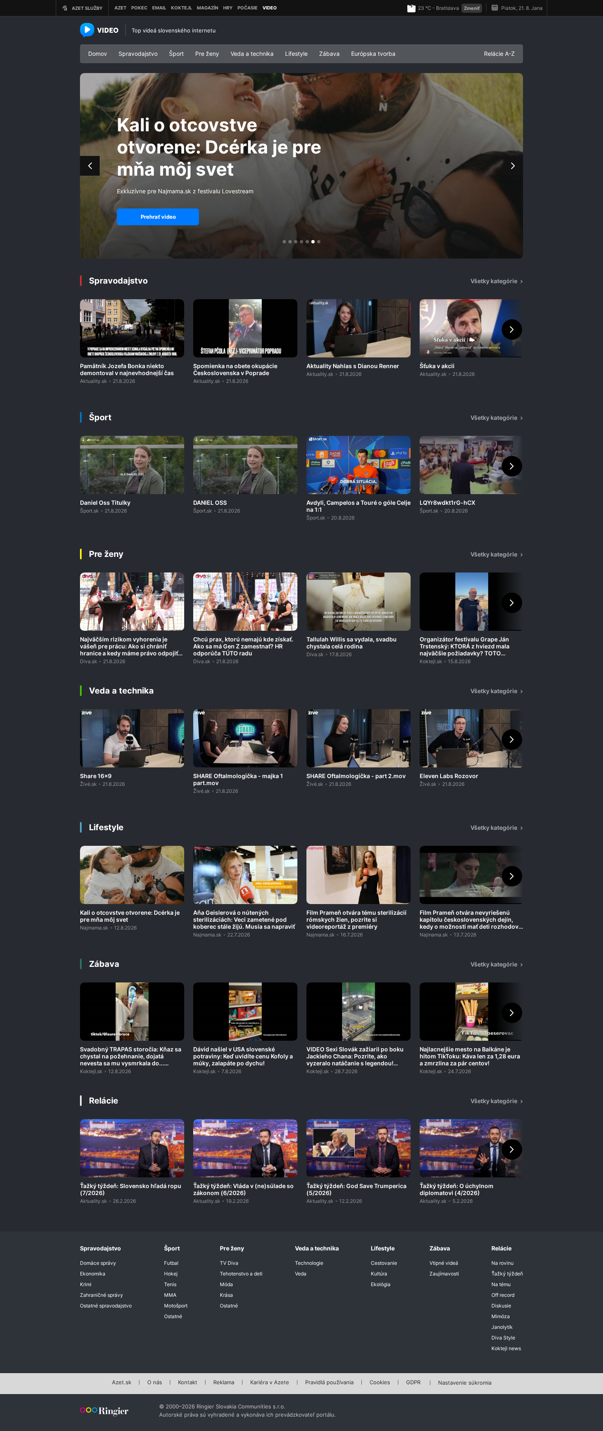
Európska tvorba (373, 53)
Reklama (223, 1382)
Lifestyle (296, 53)
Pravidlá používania (329, 1382)
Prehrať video (158, 216)
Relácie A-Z (499, 53)
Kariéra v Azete (269, 1382)
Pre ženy (207, 53)
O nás (154, 1382)
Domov (97, 53)
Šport (176, 53)
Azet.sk (121, 1382)
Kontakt (187, 1382)
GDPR (413, 1382)
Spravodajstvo (138, 53)
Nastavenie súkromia (464, 1383)
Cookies (380, 1382)
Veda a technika (252, 53)
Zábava (329, 53)
